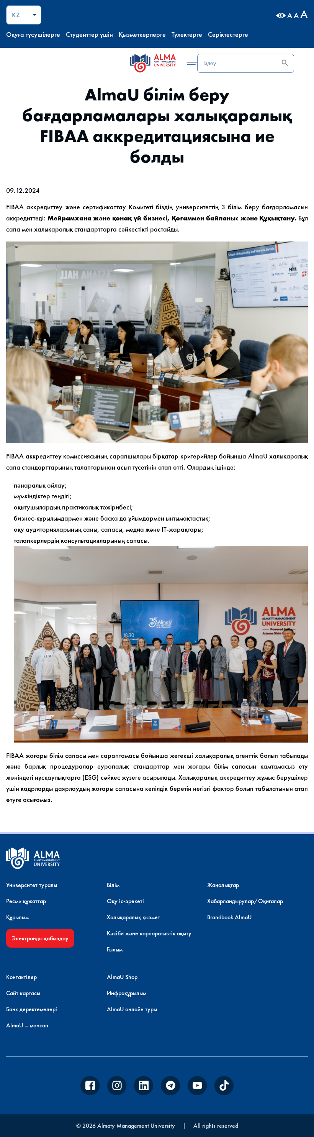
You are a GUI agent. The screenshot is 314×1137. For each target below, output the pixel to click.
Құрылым (17, 917)
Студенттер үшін (89, 34)
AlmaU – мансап (27, 1025)
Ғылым (115, 949)
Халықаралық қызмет (133, 917)
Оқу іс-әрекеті (125, 901)
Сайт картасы (23, 993)
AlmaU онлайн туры (132, 1009)
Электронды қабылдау (40, 938)
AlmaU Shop (122, 977)
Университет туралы (31, 885)
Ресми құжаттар (26, 901)
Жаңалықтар (223, 885)
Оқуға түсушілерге (33, 34)
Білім (113, 885)
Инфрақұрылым (126, 993)
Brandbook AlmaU (229, 917)
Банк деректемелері (31, 1009)
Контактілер (21, 977)
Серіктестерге (228, 34)
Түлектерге (187, 34)
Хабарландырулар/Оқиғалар (245, 901)
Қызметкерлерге (142, 34)
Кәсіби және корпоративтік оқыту (149, 933)
